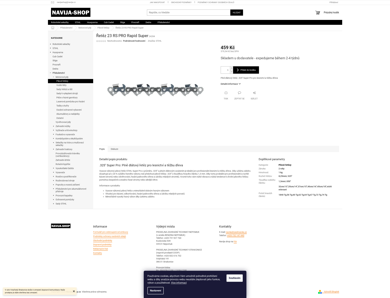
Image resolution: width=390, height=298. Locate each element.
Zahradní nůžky (63, 126)
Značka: (155, 41)
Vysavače (60, 172)
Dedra (55, 69)
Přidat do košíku (248, 70)
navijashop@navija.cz (236, 232)
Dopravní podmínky (102, 244)
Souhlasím (234, 278)
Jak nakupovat (157, 2)
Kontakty (97, 253)
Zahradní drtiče (63, 160)
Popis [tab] (102, 149)
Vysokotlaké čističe (65, 168)
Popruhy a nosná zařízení (68, 184)
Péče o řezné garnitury (67, 97)
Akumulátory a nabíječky (68, 114)
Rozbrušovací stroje (65, 180)
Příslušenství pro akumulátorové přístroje (71, 190)
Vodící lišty (61, 85)
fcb (235, 241)
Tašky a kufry (62, 105)
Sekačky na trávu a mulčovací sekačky (70, 143)
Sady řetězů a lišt (64, 89)
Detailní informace (229, 84)
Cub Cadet (58, 56)
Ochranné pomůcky (65, 199)
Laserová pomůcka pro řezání (70, 101)
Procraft (57, 64)
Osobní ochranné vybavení (69, 110)
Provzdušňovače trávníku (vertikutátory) (68, 154)
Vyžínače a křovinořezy (66, 130)
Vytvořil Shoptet (331, 291)
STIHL (55, 48)
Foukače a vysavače (65, 134)
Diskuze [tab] (114, 149)
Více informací (179, 282)
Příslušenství (59, 73)
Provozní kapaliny (64, 195)
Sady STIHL (61, 203)
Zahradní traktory (64, 149)
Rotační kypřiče (63, 164)
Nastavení (155, 290)
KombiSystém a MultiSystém (69, 138)
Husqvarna (58, 52)
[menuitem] (60, 22)
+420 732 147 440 (235, 235)
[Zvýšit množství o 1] (231, 68)
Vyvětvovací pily (63, 122)
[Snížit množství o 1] (231, 72)
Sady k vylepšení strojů (67, 93)
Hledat (237, 12)
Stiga (55, 60)
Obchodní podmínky (181, 2)
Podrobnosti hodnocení (134, 41)
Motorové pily (62, 77)
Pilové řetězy (62, 81)
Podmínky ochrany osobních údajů (216, 2)
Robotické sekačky (61, 44)
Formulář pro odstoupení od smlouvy (110, 232)
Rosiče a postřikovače (66, 176)
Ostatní (59, 118)
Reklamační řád (100, 249)
